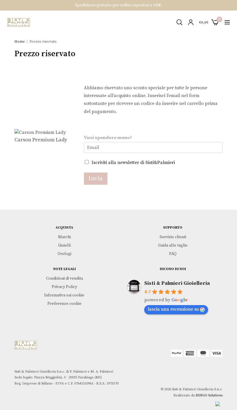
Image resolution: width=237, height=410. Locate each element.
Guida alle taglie (173, 245)
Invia (95, 178)
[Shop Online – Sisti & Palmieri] (18, 22)
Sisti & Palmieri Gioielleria (177, 283)
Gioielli (64, 245)
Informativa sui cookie (64, 295)
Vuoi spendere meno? (108, 138)
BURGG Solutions (209, 395)
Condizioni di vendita (64, 278)
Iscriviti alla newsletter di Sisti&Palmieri (133, 162)
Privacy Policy (64, 286)
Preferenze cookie (64, 303)
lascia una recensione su (173, 309)
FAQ (173, 253)
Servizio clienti (173, 237)
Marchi (64, 237)
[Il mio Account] (189, 22)
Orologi (64, 253)
